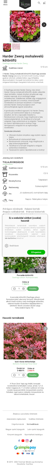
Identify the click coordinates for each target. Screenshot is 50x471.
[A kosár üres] (44, 3)
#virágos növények (13, 208)
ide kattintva (10, 238)
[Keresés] (39, 3)
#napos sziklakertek (13, 211)
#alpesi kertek (32, 208)
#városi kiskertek (35, 211)
